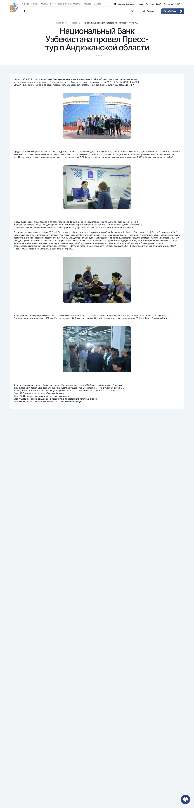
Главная (60, 22)
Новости (73, 22)
